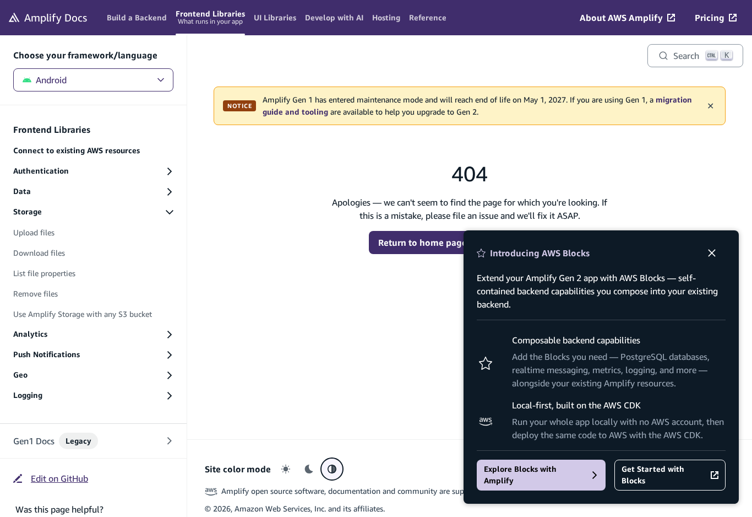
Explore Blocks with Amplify (520, 475)
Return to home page (422, 242)
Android (51, 79)
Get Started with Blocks (653, 475)
